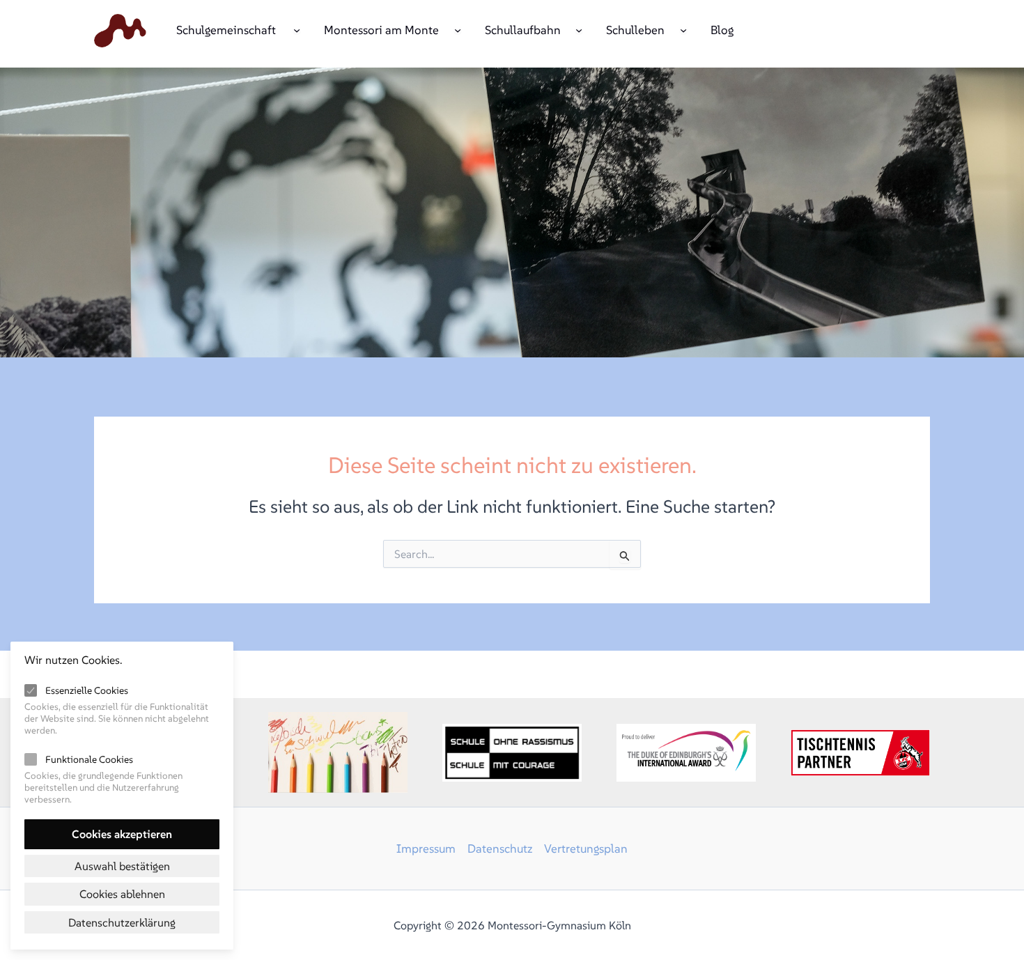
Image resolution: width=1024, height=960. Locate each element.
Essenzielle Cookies (86, 690)
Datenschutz (499, 848)
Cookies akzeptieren (122, 834)
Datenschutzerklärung (122, 922)
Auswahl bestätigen (122, 866)
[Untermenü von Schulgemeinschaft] (296, 29)
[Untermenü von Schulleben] (683, 29)
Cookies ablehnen (122, 894)
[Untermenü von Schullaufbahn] (578, 29)
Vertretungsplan (586, 848)
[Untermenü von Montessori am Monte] (457, 29)
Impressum (426, 848)
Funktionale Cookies (89, 759)
